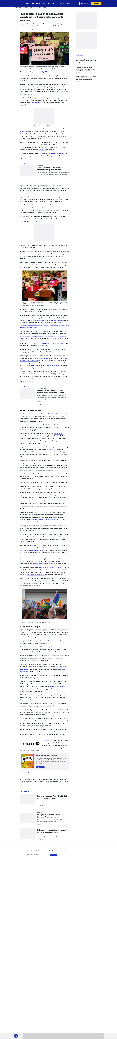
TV (44, 3)
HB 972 (54, 142)
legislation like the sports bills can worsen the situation (48, 368)
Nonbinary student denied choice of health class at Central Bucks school (50, 391)
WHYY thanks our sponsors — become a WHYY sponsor (43, 125)
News (27, 3)
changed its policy (36, 545)
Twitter (28, 772)
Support (69, 3)
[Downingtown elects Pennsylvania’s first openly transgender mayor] (27, 800)
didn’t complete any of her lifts (36, 575)
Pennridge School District (57, 343)
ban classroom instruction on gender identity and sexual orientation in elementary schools (43, 336)
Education (61, 3)
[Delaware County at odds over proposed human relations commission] (27, 834)
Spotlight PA (43, 72)
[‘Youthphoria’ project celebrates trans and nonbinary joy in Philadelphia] (27, 171)
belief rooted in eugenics (50, 641)
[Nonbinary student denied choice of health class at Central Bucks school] (27, 394)
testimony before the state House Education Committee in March (40, 414)
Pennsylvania (37, 7)
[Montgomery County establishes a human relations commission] (27, 819)
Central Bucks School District (38, 343)
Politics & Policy (18, 7)
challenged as (41, 150)
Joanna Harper (58, 433)
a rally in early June (36, 103)
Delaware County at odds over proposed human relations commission (52, 831)
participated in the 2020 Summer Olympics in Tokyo (50, 567)
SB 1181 (47, 145)
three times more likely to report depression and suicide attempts (41, 365)
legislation (25, 221)
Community (40, 165)
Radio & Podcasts (36, 3)
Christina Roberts (49, 449)
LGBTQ (31, 7)
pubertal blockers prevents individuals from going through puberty (43, 463)
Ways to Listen (40, 767)
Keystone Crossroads (43, 388)
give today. (23, 784)
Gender (25, 7)
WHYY (18, 3)
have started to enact (37, 564)
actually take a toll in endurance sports (44, 519)
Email (31, 772)
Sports (44, 7)
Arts (49, 3)
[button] (16, 1036)
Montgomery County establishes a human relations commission (50, 816)
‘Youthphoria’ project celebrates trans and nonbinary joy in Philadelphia (51, 168)
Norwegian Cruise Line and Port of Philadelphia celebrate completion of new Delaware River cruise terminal (85, 69)
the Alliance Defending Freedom (55, 153)
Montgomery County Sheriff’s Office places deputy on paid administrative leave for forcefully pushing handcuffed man (86, 77)
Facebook (25, 772)
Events (54, 3)
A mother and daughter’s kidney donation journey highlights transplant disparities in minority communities (86, 60)
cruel (45, 254)
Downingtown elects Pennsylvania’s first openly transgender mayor (52, 797)
